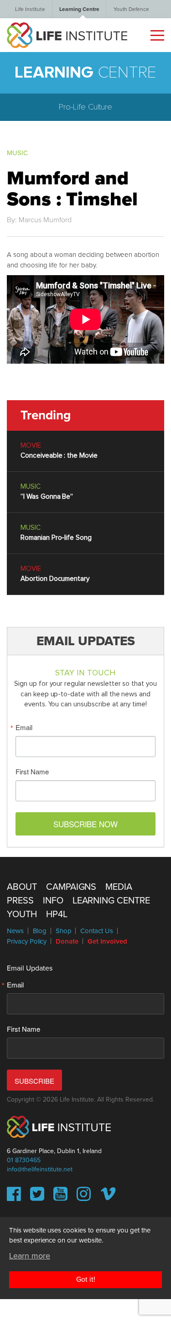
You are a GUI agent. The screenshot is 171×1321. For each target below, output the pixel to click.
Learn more (29, 1256)
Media (118, 887)
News (15, 931)
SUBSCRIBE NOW (85, 824)
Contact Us (96, 931)
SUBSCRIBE (34, 1081)
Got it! (85, 1279)
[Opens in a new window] (14, 1197)
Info (53, 900)
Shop (64, 931)
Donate (67, 941)
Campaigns (71, 887)
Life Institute (30, 9)
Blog (40, 931)
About (22, 887)
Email (24, 727)
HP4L (56, 914)
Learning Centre (79, 9)
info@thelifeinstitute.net (40, 1169)
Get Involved (107, 941)
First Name (32, 771)
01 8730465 (24, 1160)
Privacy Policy (27, 941)
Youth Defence (131, 9)
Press (20, 900)
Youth (22, 914)
